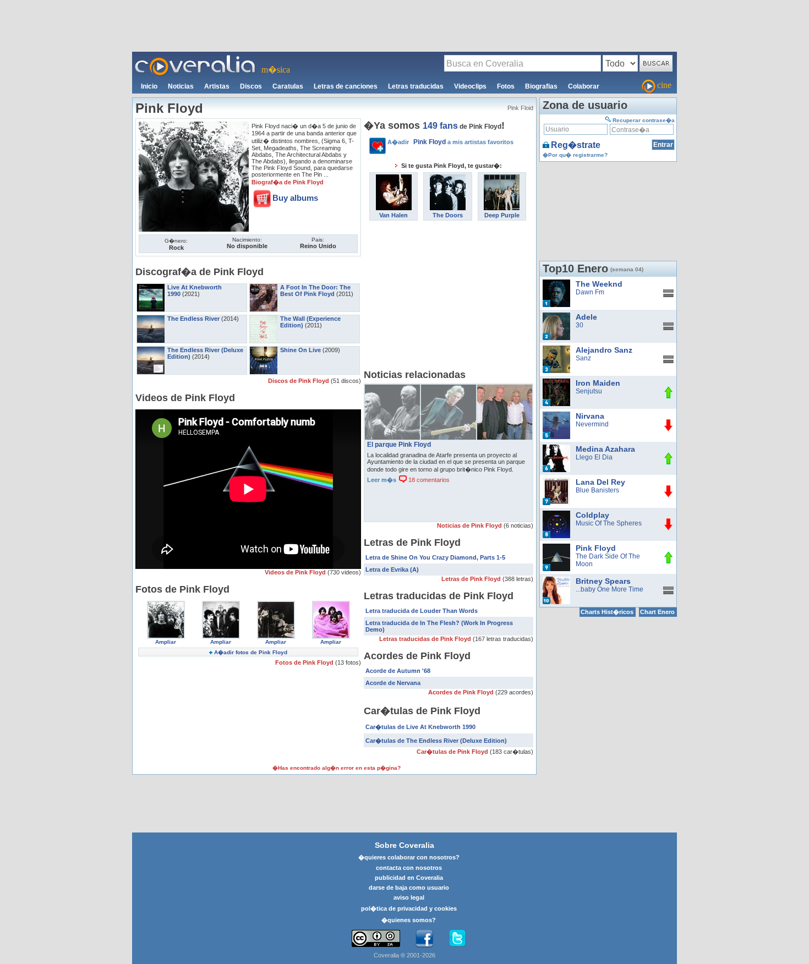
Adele (586, 317)
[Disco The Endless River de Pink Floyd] (151, 318)
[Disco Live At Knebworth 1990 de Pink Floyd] (151, 287)
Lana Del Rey (600, 482)
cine (664, 85)
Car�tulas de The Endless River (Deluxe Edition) (436, 740)
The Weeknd (599, 284)
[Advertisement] (404, 25)
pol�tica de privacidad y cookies (409, 908)
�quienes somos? (408, 920)
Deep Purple (502, 215)
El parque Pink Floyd (399, 444)
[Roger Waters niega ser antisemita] (448, 388)
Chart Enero (657, 612)
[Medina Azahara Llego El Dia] (556, 448)
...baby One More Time (609, 589)
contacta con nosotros (409, 867)
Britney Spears (603, 581)
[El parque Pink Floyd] (504, 388)
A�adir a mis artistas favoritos (450, 142)
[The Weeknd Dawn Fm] (556, 283)
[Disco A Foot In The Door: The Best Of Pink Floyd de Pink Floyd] (263, 287)
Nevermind (592, 424)
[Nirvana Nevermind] (556, 415)
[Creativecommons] (376, 938)
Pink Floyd (596, 548)
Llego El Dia (594, 457)
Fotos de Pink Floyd (305, 662)
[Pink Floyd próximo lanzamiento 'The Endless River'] (392, 388)
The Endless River (193, 318)
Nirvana (590, 416)
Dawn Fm (590, 292)
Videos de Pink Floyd (296, 572)
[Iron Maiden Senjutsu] (556, 382)
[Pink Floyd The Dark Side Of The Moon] (556, 547)
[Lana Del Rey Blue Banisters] (556, 481)
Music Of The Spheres (609, 523)
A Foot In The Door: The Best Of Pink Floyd (315, 290)
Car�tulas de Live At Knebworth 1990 (420, 727)
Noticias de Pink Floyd (470, 525)
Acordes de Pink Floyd (461, 692)
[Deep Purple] (502, 178)
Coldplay (592, 515)
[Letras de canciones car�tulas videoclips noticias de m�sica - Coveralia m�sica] (195, 58)
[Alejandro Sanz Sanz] (556, 349)
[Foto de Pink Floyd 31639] (194, 125)
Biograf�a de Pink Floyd (288, 182)
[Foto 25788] (331, 605)
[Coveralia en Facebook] (424, 938)
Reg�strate (575, 145)
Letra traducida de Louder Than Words (421, 610)
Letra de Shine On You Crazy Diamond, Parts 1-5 (435, 557)
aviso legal (408, 897)
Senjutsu (589, 391)
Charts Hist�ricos (607, 612)
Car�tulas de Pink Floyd (453, 751)
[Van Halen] (394, 178)
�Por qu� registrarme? (575, 155)
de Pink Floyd (462, 126)
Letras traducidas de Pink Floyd (426, 639)
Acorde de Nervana (392, 683)
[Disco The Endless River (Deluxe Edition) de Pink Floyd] (151, 350)
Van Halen (393, 215)
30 (579, 325)
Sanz (583, 358)
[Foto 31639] (166, 605)
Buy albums (295, 197)
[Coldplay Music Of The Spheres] (556, 514)
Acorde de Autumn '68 (397, 670)
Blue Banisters (597, 490)
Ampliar (165, 642)
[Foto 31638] (221, 605)
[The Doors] (448, 178)
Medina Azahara (605, 449)
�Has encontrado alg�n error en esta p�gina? (336, 768)
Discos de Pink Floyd (299, 380)
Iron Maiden (598, 383)
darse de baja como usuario (409, 887)
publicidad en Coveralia (409, 877)
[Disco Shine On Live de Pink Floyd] (263, 350)
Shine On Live (300, 350)
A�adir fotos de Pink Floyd (250, 652)
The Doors (448, 215)
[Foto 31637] (276, 605)
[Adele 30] (556, 316)
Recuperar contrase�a (644, 120)
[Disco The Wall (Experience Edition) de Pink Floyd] (263, 318)
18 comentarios (428, 479)
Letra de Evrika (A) (392, 569)
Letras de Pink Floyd (471, 579)
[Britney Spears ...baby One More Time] (556, 580)
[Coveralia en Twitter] (457, 938)
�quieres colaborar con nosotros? (409, 857)
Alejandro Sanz (604, 350)
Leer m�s (381, 479)
